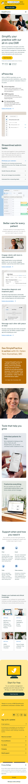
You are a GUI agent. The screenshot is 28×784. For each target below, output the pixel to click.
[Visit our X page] (17, 714)
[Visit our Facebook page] (13, 714)
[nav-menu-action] (26, 12)
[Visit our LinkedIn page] (25, 714)
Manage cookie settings (14, 781)
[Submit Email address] (26, 723)
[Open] (26, 737)
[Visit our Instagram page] (21, 714)
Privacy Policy (3, 773)
